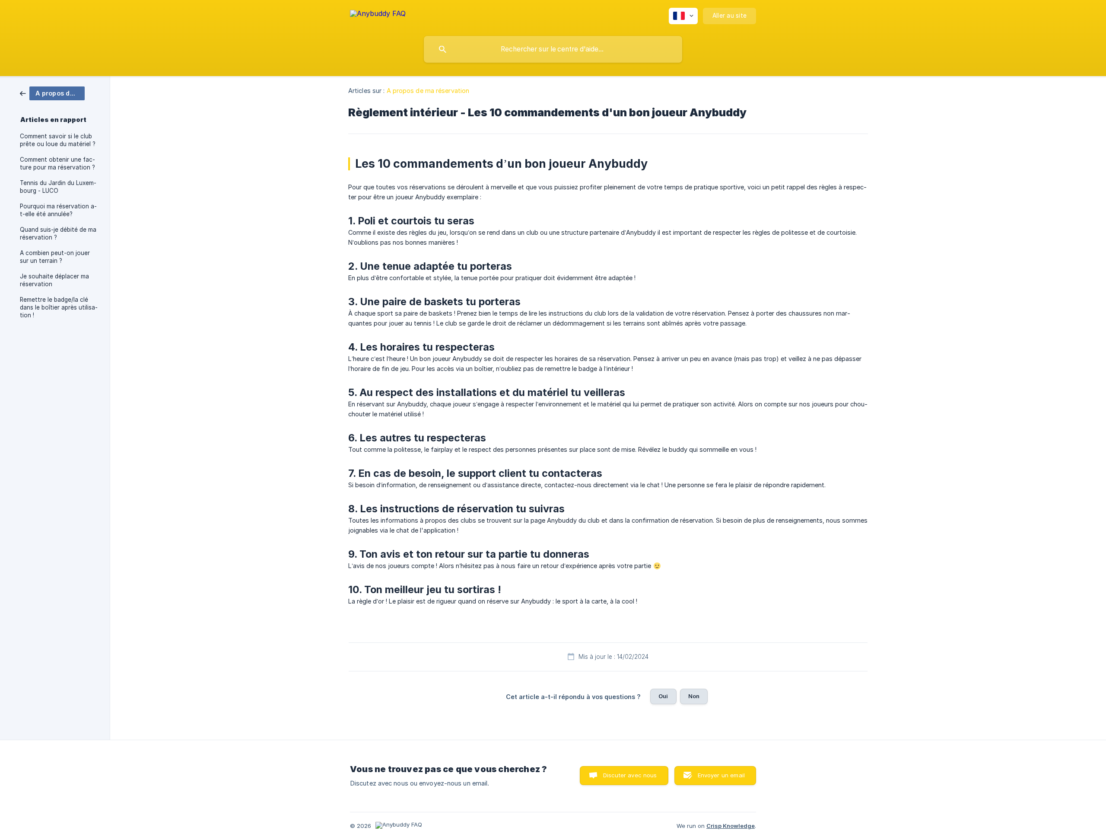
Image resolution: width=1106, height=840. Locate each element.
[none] (378, 15)
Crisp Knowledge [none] (730, 825)
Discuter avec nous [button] (630, 775)
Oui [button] (663, 696)
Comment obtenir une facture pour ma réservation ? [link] (57, 163)
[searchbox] (553, 49)
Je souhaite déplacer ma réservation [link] (54, 280)
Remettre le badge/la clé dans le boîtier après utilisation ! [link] (59, 307)
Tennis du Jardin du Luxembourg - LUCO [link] (58, 186)
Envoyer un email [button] (721, 775)
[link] (52, 93)
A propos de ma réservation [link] (428, 90)
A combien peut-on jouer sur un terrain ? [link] (55, 256)
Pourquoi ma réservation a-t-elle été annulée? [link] (58, 210)
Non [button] (693, 696)
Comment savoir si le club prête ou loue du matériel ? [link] (57, 140)
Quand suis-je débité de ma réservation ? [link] (58, 233)
